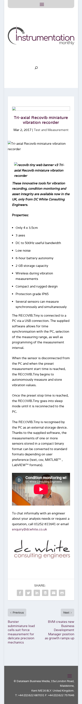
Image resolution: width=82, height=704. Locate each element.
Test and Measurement (51, 130)
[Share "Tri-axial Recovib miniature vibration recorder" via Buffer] (45, 593)
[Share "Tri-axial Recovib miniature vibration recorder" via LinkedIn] (37, 593)
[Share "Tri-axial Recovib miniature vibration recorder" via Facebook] (20, 593)
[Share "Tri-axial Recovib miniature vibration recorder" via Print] (62, 593)
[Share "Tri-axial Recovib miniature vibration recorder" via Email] (53, 593)
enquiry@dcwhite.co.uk (29, 529)
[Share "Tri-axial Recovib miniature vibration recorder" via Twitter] (28, 593)
